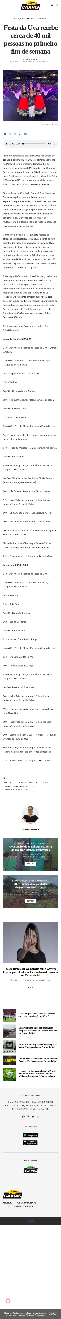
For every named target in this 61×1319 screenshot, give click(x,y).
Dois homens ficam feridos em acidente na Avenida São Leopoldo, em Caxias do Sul (38, 1059)
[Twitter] (38, 1117)
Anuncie (7, 1203)
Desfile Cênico (26, 783)
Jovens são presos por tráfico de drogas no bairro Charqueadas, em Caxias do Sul (38, 1045)
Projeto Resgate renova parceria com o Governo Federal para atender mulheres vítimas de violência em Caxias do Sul (30, 972)
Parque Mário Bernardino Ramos (20, 786)
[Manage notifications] (8, 1301)
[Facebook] (23, 1117)
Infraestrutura (42, 881)
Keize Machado (30, 892)
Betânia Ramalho (30, 855)
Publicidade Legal (26, 1203)
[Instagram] (28, 1117)
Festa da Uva (42, 19)
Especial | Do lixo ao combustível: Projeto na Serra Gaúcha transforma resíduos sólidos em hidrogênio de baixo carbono (37, 1073)
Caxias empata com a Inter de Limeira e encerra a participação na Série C (37, 1014)
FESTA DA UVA (42, 783)
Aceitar (52, 1314)
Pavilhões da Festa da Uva (17, 789)
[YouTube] (33, 1117)
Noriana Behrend (30, 59)
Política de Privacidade (20, 1206)
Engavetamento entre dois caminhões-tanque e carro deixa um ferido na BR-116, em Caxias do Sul (38, 1030)
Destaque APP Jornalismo (24, 19)
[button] (57, 5)
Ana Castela (10, 783)
